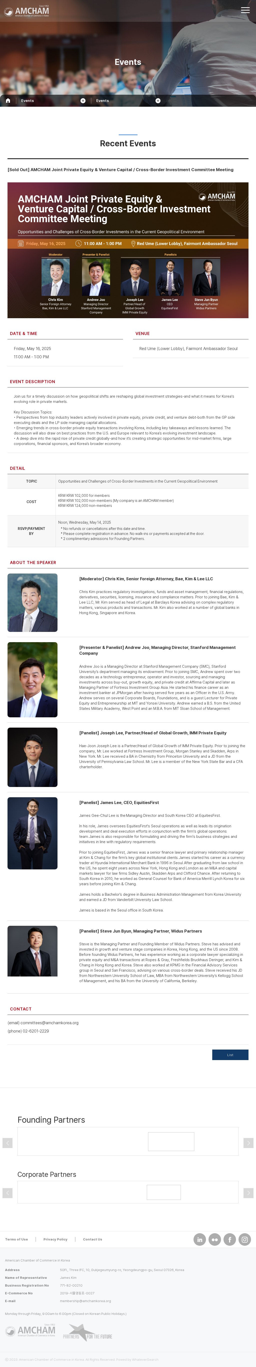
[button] (7, 1143)
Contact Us (92, 1239)
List (230, 1055)
